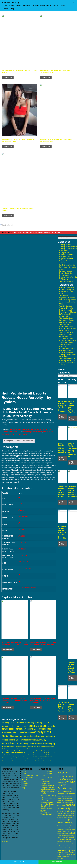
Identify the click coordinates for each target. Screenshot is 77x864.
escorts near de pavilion (15, 746)
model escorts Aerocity (63, 845)
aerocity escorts (37, 725)
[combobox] (67, 375)
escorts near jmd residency (26, 748)
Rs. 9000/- (22, 542)
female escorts (70, 811)
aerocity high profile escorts (32, 432)
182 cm (21, 529)
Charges (63, 5)
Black (20, 503)
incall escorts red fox (41, 754)
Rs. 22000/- (22, 555)
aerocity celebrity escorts (38, 722)
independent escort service (64, 841)
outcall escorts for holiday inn (42, 757)
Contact (5, 9)
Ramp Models (64, 275)
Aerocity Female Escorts (68, 248)
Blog (12, 9)
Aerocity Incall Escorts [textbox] (67, 376)
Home (5, 5)
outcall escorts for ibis (25, 759)
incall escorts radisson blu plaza (27, 754)
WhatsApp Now (57, 862)
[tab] (9, 441)
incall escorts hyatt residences (29, 752)
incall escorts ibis (42, 752)
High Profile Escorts (66, 259)
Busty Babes (63, 251)
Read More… (6, 841)
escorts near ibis (15, 748)
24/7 (20, 581)
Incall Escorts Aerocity (67, 265)
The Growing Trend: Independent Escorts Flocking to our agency (67, 320)
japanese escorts (61, 843)
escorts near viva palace (28, 750)
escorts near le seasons (39, 748)
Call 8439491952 (19, 862)
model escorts (69, 843)
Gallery (55, 5)
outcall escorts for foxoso (26, 757)
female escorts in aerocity (63, 815)
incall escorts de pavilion (40, 750)
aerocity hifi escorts (24, 729)
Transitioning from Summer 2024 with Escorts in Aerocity (66, 308)
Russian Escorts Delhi (23, 5)
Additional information (24, 441)
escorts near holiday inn (39, 746)
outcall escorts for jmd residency (39, 759)
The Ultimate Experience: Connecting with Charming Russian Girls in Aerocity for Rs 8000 (67, 300)
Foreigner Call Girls (66, 257)
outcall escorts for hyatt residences (10, 759)
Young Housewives (66, 281)
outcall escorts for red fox (34, 761)
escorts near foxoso (26, 746)
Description (8, 441)
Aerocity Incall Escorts (39, 429)
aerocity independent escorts (25, 736)
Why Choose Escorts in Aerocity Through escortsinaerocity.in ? (67, 334)
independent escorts (66, 839)
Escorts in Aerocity (10, 2)
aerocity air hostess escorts (14, 722)
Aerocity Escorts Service (68, 246)
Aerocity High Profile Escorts (20, 429)
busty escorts (65, 802)
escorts (63, 805)
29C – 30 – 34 (23, 562)
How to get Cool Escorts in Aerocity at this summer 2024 (67, 314)
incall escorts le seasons (14, 754)
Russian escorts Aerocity (68, 277)
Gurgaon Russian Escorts (42, 5)
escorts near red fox (16, 750)
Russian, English (24, 568)
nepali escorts (70, 847)
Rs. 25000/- (22, 549)
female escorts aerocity (65, 813)
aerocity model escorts (26, 740)
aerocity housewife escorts (21, 732)
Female (21, 510)
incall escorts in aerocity (65, 837)
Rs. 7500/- (22, 536)
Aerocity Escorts (65, 245)
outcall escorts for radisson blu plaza (18, 761)
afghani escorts (65, 798)
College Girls (64, 253)
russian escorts (64, 850)
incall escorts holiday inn (14, 753)
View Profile (8, 77)
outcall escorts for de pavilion (13, 757)
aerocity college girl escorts (14, 726)
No (19, 523)
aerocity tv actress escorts (33, 743)
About (11, 5)
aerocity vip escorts (62, 796)
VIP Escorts (63, 279)
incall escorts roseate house (17, 434)
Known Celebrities (65, 273)
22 (19, 497)
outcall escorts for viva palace (48, 761)
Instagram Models (65, 271)
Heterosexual (23, 516)
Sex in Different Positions (27, 588)
